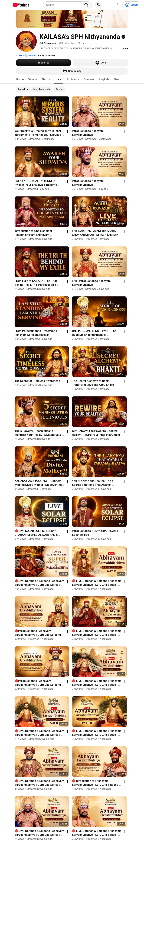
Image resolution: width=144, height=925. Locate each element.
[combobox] (63, 5)
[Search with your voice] (98, 4)
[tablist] (72, 79)
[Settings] (117, 5)
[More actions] (67, 131)
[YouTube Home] (20, 5)
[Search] (86, 4)
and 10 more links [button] (46, 55)
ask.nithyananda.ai (27, 55)
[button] (123, 79)
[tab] (20, 79)
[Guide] (6, 5)
